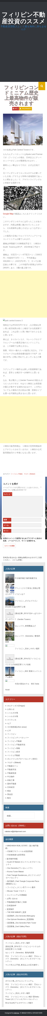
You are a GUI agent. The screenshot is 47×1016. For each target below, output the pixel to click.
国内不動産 (11, 784)
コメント (8, 494)
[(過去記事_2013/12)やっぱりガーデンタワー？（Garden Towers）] (9, 613)
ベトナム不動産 (13, 755)
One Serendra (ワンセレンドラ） (20, 868)
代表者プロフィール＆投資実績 (20, 851)
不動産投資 (11, 773)
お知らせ (10, 709)
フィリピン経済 (13, 752)
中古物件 (10, 777)
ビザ (9, 730)
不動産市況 (11, 769)
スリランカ (11, 720)
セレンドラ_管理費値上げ (25, 626)
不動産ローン (12, 766)
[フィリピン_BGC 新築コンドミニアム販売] (9, 671)
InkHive (16, 1013)
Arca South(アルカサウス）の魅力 (19, 1003)
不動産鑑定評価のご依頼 (17, 902)
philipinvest (26, 108)
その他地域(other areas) (17, 727)
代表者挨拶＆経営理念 (16, 855)
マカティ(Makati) (29, 474)
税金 (9, 791)
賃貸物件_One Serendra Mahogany (21, 916)
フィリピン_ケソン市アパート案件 (21, 887)
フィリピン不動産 (17, 474)
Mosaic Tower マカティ (16, 891)
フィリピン (11, 734)
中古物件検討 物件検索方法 (26, 578)
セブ (9, 723)
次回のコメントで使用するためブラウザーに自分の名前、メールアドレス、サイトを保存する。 (22, 539)
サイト (6, 531)
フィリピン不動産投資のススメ (23, 18)
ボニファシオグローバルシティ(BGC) (22, 759)
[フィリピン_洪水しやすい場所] (9, 649)
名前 (5, 520)
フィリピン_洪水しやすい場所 (27, 649)
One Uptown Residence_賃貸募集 (20, 919)
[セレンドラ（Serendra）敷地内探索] (9, 636)
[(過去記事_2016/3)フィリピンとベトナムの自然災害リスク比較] (9, 659)
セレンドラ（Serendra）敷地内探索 (19, 953)
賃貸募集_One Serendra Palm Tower (21, 923)
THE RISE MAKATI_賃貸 (16, 912)
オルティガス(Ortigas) (16, 706)
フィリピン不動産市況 (16, 745)
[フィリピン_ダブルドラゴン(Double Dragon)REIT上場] (9, 601)
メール (6, 525)
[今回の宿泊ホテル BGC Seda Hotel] (9, 684)
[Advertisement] (23, 57)
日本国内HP (11, 906)
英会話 (10, 794)
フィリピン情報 (13, 748)
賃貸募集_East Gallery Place (18, 926)
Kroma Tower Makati (15, 872)
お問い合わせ (12, 899)
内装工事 (10, 780)
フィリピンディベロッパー (18, 738)
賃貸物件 (10, 909)
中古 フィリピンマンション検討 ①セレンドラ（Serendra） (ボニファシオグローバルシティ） (23, 958)
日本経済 (10, 787)
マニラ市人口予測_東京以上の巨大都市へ (22, 965)
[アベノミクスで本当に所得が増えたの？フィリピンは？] (9, 588)
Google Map (8, 214)
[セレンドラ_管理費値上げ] (9, 626)
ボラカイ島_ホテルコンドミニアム (19, 981)
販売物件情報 (12, 859)
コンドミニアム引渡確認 (17, 895)
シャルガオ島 (12, 713)
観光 (9, 798)
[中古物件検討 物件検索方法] (9, 578)
